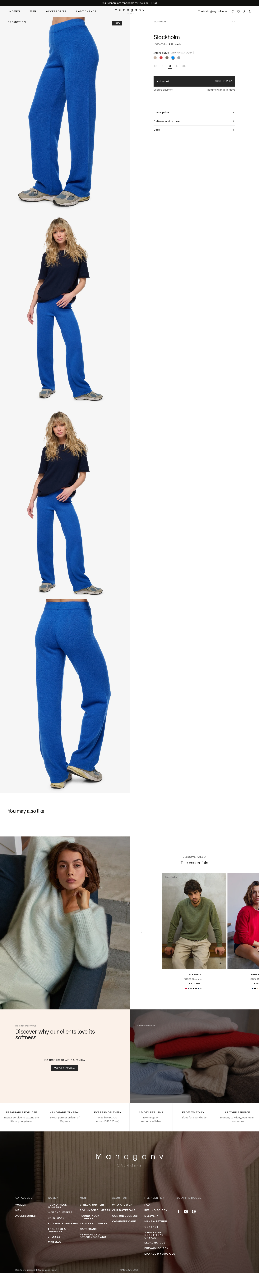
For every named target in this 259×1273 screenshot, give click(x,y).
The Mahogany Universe (213, 11)
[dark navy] (198, 988)
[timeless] (155, 57)
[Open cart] (249, 11)
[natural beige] (257, 988)
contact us (237, 1121)
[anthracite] (188, 988)
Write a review (64, 1068)
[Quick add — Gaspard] (220, 963)
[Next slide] (247, 932)
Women (14, 11)
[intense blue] (172, 57)
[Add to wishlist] (233, 21)
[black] (193, 988)
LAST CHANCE (86, 11)
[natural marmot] (167, 57)
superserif (30, 1270)
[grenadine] (161, 57)
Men (33, 11)
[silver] (178, 57)
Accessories (56, 11)
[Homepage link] (129, 11)
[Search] (232, 11)
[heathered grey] (191, 988)
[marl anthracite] (196, 988)
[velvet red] (186, 988)
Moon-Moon (50, 1270)
